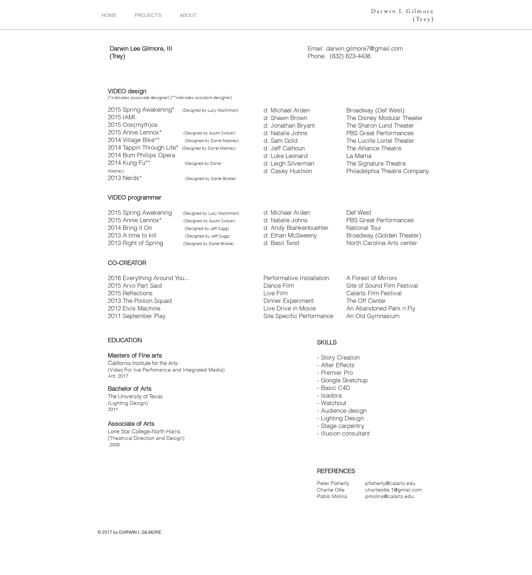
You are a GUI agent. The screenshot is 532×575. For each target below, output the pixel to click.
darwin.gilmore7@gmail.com (364, 48)
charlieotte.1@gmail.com (393, 489)
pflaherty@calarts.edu (390, 483)
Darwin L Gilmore (402, 11)
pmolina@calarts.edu (389, 496)
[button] (148, 15)
